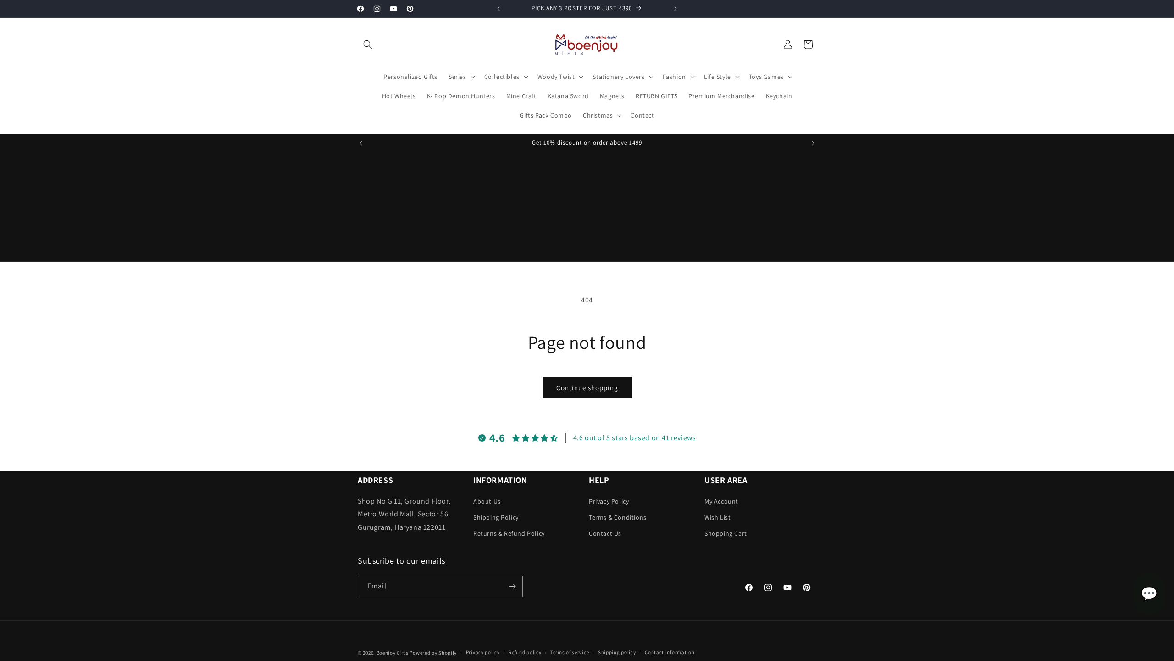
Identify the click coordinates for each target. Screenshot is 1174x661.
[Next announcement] (675, 8)
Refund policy (525, 652)
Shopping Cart (725, 533)
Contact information (669, 652)
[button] (368, 44)
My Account (721, 501)
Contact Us (605, 533)
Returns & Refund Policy (509, 533)
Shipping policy (617, 652)
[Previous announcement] (498, 8)
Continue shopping (587, 387)
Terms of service (569, 652)
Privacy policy (483, 652)
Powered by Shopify (433, 653)
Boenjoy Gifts (393, 653)
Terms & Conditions (618, 517)
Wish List (717, 517)
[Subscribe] (512, 586)
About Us (487, 501)
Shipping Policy (496, 517)
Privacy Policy (609, 501)
